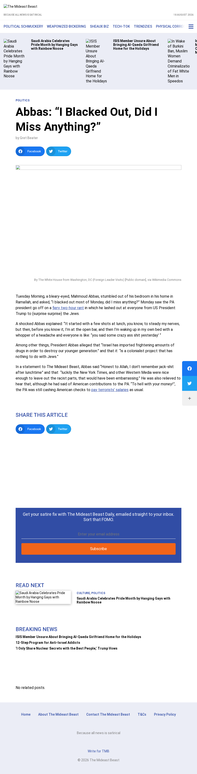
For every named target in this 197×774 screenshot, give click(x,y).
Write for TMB (98, 751)
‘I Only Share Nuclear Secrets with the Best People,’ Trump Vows (66, 648)
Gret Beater (29, 138)
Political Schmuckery (23, 26)
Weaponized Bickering (66, 26)
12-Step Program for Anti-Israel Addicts (48, 643)
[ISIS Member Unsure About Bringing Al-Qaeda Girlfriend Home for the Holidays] (97, 61)
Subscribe (98, 549)
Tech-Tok (121, 26)
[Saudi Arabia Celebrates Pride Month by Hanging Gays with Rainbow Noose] (14, 58)
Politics (23, 100)
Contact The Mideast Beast (108, 714)
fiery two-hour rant (68, 308)
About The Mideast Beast (58, 714)
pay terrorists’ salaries (110, 389)
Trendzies (143, 26)
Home (26, 714)
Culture (83, 593)
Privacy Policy (165, 714)
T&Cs (142, 714)
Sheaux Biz (99, 26)
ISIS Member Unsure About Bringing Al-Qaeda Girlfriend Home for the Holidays (78, 637)
